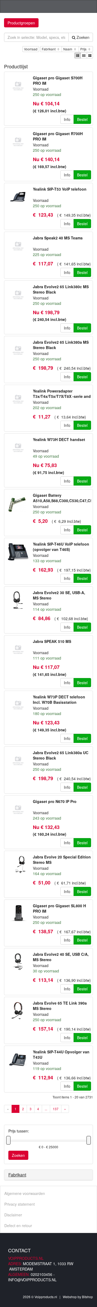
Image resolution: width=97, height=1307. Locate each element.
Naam (68, 49)
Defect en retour (18, 1225)
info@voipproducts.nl (32, 1279)
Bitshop (87, 1296)
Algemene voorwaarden (24, 1193)
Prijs (83, 49)
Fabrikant (49, 49)
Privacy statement (19, 1204)
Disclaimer (13, 1214)
